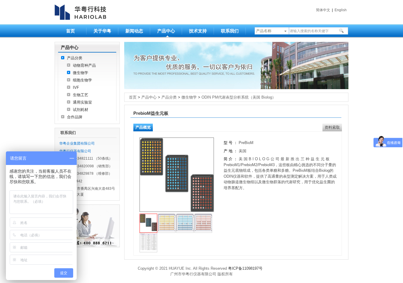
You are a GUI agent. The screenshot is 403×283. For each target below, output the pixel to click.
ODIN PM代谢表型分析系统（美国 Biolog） (239, 97)
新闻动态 (134, 30)
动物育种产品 (84, 65)
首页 (70, 30)
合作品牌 (74, 117)
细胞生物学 (82, 80)
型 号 (228, 142)
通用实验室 (82, 102)
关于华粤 (102, 30)
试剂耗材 (80, 109)
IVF (76, 87)
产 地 (229, 151)
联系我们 (230, 30)
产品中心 (166, 30)
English (341, 10)
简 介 (228, 159)
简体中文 (323, 10)
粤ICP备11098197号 (245, 268)
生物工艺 (80, 95)
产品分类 (74, 58)
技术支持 (198, 30)
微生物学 (80, 73)
